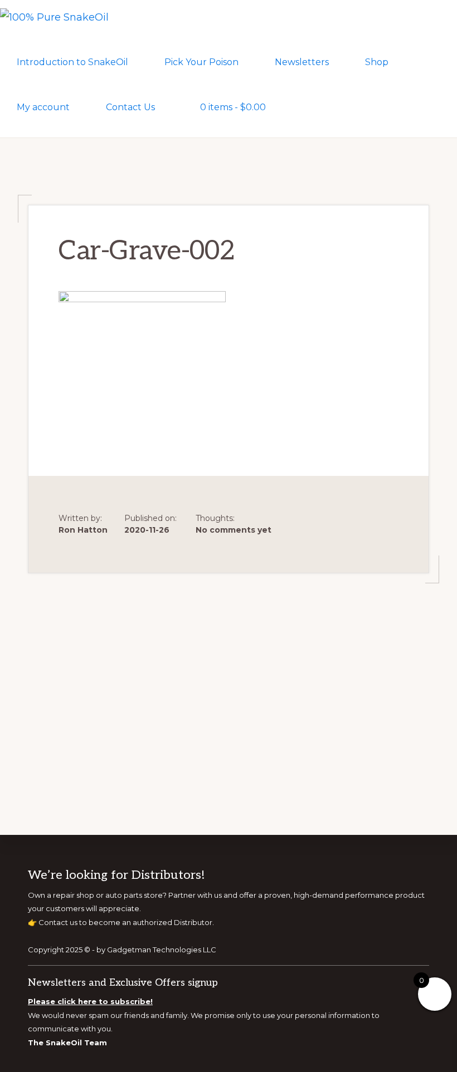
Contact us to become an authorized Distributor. (126, 922)
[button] (304, 106)
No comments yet (233, 530)
